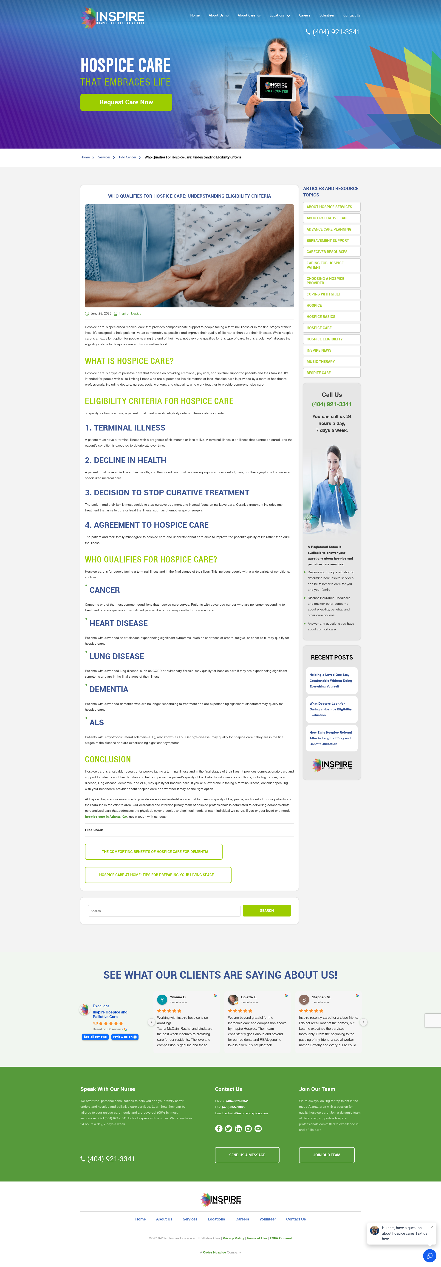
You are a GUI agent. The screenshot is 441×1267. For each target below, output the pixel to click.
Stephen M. (321, 997)
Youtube (258, 1128)
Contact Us (352, 15)
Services (190, 1219)
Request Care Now (126, 102)
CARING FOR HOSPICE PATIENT (325, 265)
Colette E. (249, 997)
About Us (216, 15)
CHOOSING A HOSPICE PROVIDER (325, 280)
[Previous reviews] (151, 1022)
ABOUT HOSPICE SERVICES (329, 207)
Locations (277, 15)
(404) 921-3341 (337, 32)
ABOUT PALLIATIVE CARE (327, 218)
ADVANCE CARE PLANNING (329, 229)
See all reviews (95, 1036)
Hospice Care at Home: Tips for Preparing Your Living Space (156, 875)
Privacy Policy (233, 1238)
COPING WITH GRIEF (324, 294)
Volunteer (326, 15)
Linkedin (238, 1128)
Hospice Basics (321, 317)
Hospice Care (319, 328)
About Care (246, 15)
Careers (304, 15)
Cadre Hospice (214, 1252)
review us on (123, 1036)
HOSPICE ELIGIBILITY (325, 339)
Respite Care (319, 373)
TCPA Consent (281, 1238)
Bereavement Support (328, 240)
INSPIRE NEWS (319, 350)
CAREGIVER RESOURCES (327, 252)
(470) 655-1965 (233, 1107)
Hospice (314, 305)
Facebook (219, 1128)
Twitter (228, 1128)
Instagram (248, 1128)
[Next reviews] (364, 1022)
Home (195, 15)
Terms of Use (257, 1238)
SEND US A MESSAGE (247, 1155)
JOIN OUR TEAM (326, 1155)
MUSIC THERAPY (321, 361)
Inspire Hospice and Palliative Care (110, 1014)
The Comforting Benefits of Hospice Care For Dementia (155, 852)
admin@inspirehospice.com (246, 1113)
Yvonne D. (178, 997)
